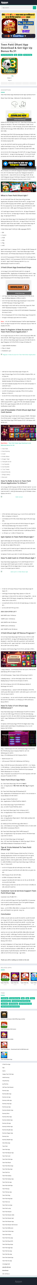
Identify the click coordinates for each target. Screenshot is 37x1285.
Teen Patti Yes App (7, 1260)
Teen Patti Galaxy (6, 1175)
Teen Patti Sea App (7, 1251)
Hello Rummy (5, 1077)
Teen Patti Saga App (7, 1247)
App (15, 55)
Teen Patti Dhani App (10, 42)
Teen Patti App (27, 55)
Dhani (32, 998)
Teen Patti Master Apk (8, 1218)
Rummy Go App (6, 1097)
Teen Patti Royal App (7, 1244)
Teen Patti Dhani (6, 1162)
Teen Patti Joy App (7, 1192)
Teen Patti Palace (6, 1234)
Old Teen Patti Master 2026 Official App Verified (13, 1019)
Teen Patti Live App (7, 1205)
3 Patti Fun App (6, 1064)
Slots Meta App (6, 1143)
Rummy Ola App (6, 1123)
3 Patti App (5, 998)
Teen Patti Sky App (7, 1254)
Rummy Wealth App (7, 1139)
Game (20, 55)
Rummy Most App (7, 1116)
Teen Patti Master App (6, 1059)
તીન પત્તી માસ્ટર (6, 1274)
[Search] (34, 7)
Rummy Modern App (7, 1110)
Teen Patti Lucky (6, 1208)
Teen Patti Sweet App (7, 1257)
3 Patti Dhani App (14, 998)
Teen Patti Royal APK (7, 1241)
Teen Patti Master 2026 (8, 1215)
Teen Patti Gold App (7, 1185)
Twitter (11, 83)
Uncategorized (6, 1264)
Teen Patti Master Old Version (8, 1029)
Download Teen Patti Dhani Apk (21, 1001)
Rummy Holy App (6, 1103)
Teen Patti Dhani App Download (10, 1006)
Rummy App (5, 1090)
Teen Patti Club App (7, 1159)
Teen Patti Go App (7, 1182)
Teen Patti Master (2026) (7, 1039)
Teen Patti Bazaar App (8, 1152)
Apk (23, 998)
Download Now (6, 1001)
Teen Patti (4, 1004)
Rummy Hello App (7, 1100)
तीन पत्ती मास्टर (5, 1270)
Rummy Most (5, 1113)
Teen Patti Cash (6, 1156)
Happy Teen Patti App (8, 1074)
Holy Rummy (5, 1080)
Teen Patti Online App (8, 1231)
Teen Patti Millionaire (7, 1228)
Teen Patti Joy (5, 1188)
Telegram (25, 83)
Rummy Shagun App (7, 1133)
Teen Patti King (6, 1195)
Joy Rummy (5, 1084)
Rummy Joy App (6, 1107)
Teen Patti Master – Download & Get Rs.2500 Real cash (14, 1049)
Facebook (4, 83)
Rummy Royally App (7, 1130)
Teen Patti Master (6, 1211)
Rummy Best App (6, 1094)
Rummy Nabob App (7, 1120)
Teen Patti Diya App (7, 1169)
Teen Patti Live (6, 1202)
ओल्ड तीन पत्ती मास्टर (6, 1267)
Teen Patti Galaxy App (8, 1179)
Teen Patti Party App (7, 1238)
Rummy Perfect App (7, 1126)
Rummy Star (5, 1136)
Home (2, 42)
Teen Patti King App (7, 1198)
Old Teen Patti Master (8, 1087)
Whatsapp (32, 83)
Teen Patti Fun (6, 1172)
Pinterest (18, 83)
